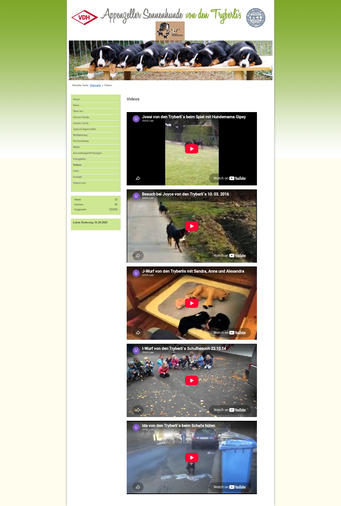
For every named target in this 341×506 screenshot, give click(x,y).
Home (76, 99)
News (76, 105)
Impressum (79, 182)
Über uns (78, 111)
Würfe (76, 147)
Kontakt (77, 177)
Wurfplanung (80, 135)
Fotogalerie (79, 159)
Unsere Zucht (80, 123)
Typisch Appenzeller (84, 129)
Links (76, 170)
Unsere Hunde (81, 117)
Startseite (95, 85)
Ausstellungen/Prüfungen (87, 153)
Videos (77, 164)
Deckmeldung (81, 141)
